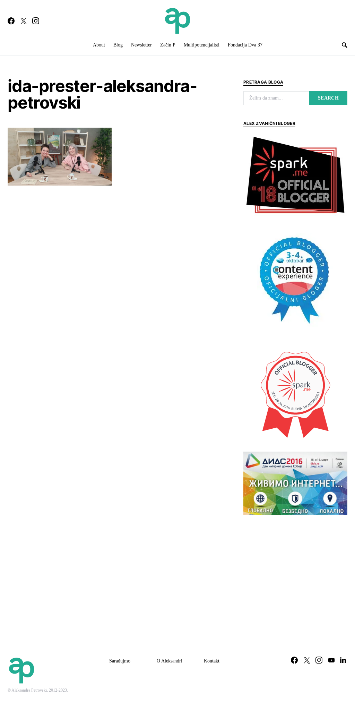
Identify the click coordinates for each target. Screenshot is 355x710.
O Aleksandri (169, 661)
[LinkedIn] (343, 660)
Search (328, 98)
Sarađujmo (119, 661)
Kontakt (211, 661)
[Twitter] (23, 20)
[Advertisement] (295, 572)
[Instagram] (35, 20)
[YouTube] (331, 660)
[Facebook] (11, 20)
